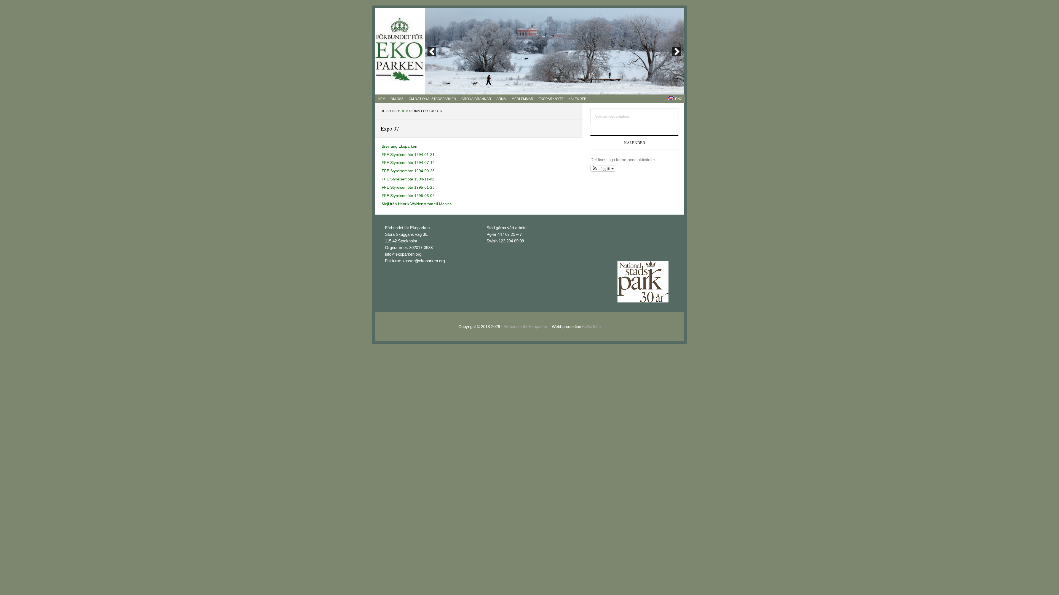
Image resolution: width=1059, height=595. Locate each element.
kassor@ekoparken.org (423, 260)
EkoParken (400, 49)
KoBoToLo (591, 326)
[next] (676, 51)
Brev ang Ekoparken (399, 146)
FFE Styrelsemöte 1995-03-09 (408, 195)
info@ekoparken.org (403, 254)
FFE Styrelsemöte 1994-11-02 (408, 179)
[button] (603, 168)
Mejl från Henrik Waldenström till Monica (417, 204)
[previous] (431, 51)
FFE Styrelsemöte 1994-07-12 (408, 162)
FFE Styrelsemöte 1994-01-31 (408, 154)
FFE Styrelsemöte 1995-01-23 (408, 187)
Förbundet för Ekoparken (526, 326)
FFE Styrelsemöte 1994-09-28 (408, 171)
